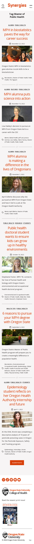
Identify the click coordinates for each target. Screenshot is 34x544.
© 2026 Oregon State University (13, 540)
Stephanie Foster (21, 299)
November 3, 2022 (18, 174)
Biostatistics (8, 78)
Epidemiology (22, 366)
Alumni (11, 25)
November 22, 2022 (18, 44)
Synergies (17, 5)
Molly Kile (23, 297)
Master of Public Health (20, 78)
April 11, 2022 (18, 409)
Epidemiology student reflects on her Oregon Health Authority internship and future (17, 395)
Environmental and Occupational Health (17, 295)
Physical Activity (14, 373)
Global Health (13, 138)
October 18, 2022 (18, 255)
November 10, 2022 (18, 104)
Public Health (20, 25)
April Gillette (13, 211)
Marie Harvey (22, 140)
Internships (17, 450)
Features (14, 89)
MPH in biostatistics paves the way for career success (17, 34)
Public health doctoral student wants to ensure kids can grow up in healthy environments (17, 239)
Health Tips (11, 308)
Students (27, 223)
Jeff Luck (21, 138)
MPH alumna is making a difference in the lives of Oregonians (17, 162)
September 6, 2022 (18, 327)
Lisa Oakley (13, 140)
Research (18, 223)
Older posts (17, 463)
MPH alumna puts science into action (17, 96)
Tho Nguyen (13, 80)
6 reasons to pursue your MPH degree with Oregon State (17, 317)
